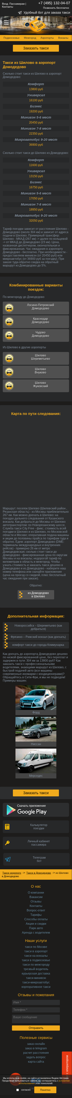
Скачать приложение (31, 805)
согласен (26, 1090)
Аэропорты (47, 37)
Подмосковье (11, 37)
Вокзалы (63, 37)
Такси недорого (11, 872)
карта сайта (36, 1061)
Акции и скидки (36, 923)
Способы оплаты (36, 919)
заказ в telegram (36, 1048)
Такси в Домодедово (38, 872)
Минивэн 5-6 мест (36, 117)
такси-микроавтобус (36, 982)
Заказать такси (36, 48)
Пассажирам (17, 3)
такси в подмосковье (36, 960)
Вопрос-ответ (36, 910)
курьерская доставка (36, 973)
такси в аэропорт (36, 951)
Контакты (7, 6)
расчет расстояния (36, 1052)
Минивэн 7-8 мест (36, 128)
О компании (36, 892)
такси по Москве (36, 946)
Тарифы (36, 914)
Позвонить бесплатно (56, 7)
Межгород (30, 37)
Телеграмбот (39, 859)
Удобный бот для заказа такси (47, 12)
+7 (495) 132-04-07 (54, 3)
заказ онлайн (36, 1043)
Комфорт (36, 84)
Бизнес (36, 106)
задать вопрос (36, 1057)
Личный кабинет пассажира (39, 843)
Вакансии (36, 897)
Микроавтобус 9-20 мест (36, 139)
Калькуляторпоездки (38, 826)
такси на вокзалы (36, 955)
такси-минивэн (36, 977)
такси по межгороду (36, 964)
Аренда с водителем (36, 932)
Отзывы (36, 901)
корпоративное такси (36, 986)
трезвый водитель (36, 969)
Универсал (36, 95)
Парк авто (36, 928)
